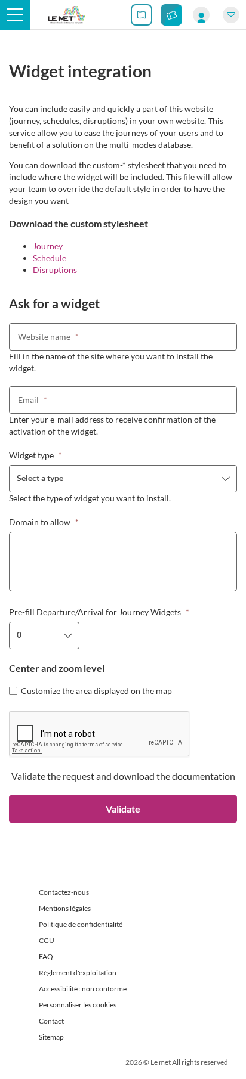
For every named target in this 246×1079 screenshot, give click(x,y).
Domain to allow (44, 522)
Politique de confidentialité (80, 924)
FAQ (46, 956)
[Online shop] (171, 15)
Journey (48, 246)
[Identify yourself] (201, 15)
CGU (46, 940)
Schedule (49, 258)
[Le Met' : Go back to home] (66, 15)
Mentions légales (65, 908)
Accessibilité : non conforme (83, 988)
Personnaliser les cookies (77, 1004)
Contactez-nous (64, 892)
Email (32, 400)
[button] (15, 15)
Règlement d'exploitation (77, 972)
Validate (123, 808)
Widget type (35, 455)
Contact (51, 1020)
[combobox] (123, 478)
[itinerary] (141, 15)
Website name (48, 336)
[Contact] (231, 15)
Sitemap (51, 1037)
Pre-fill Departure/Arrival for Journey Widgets (99, 612)
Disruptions (55, 270)
